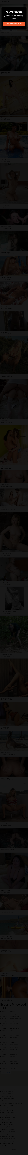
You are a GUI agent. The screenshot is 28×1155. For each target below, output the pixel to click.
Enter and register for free (14, 23)
